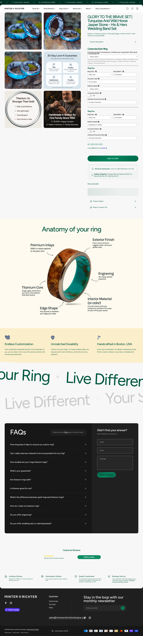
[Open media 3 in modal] (23, 70)
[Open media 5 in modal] (23, 109)
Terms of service (25, 632)
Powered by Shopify (33, 629)
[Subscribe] (123, 608)
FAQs (66, 432)
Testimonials (53, 601)
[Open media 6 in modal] (62, 109)
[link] (25, 337)
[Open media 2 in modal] (62, 31)
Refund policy (8, 632)
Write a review (89, 557)
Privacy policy (16, 632)
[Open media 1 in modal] (23, 31)
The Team (52, 604)
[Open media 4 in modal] (62, 70)
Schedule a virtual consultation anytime (123, 581)
